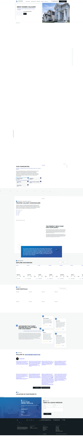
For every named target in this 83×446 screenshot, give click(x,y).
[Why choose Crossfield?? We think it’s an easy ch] (48, 367)
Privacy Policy (45, 429)
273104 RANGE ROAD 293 (24, 409)
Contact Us (46, 1)
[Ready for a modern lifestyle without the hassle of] (48, 380)
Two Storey (18, 211)
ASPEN (39, 274)
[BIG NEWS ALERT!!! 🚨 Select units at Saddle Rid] (35, 380)
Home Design (38, 1)
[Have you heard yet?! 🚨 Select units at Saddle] (60, 367)
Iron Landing (58, 430)
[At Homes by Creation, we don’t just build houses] (35, 367)
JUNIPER (62, 274)
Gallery (44, 430)
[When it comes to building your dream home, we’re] (22, 380)
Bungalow (18, 212)
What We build (28, 1)
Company (42, 1)
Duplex (18, 213)
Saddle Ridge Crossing (59, 431)
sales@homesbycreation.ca (25, 415)
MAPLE (72, 274)
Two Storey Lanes (19, 210)
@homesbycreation (32, 354)
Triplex (18, 274)
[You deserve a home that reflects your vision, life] (60, 380)
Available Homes (33, 1)
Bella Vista (57, 429)
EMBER (50, 274)
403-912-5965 (63, 420)
